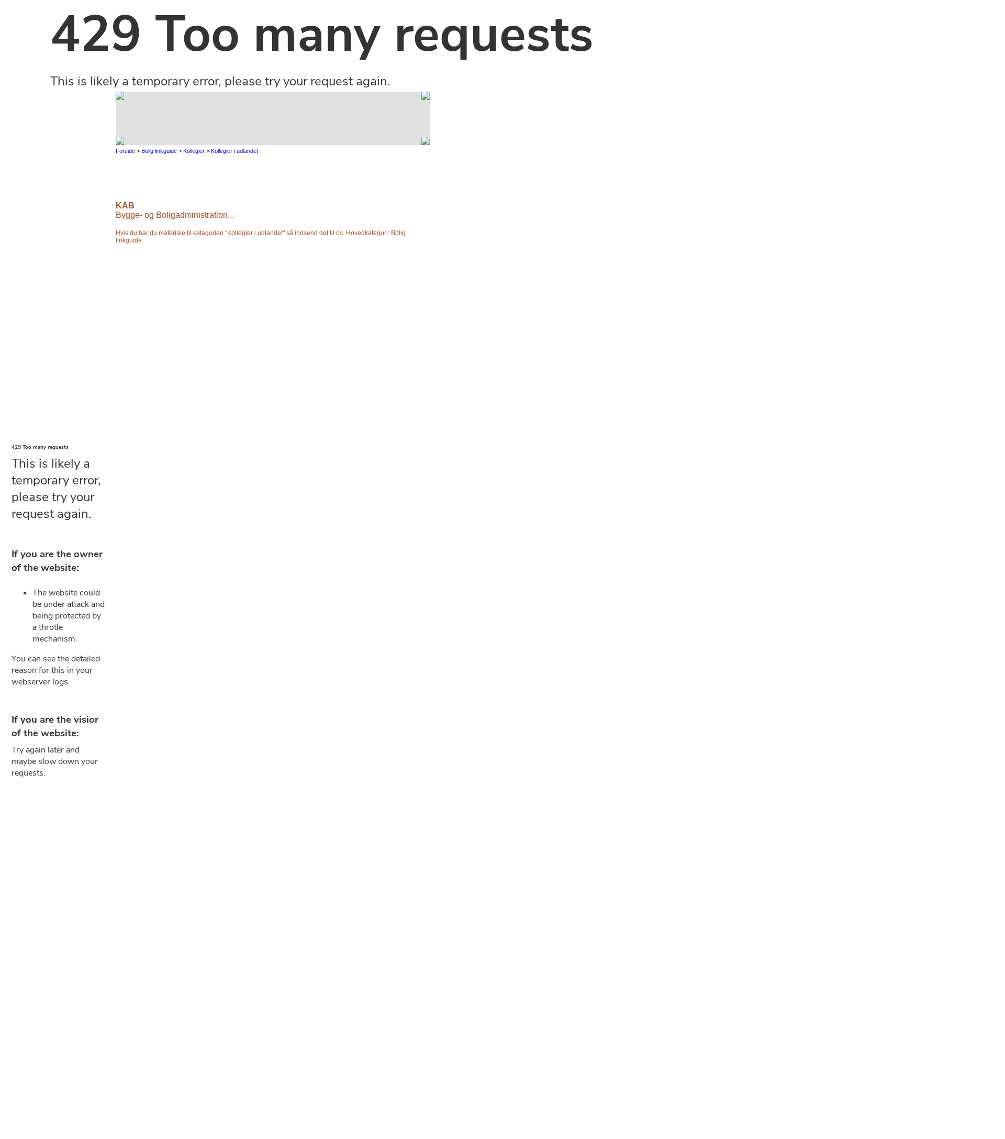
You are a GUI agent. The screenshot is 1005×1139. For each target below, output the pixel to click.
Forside (126, 151)
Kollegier (194, 151)
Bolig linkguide (159, 151)
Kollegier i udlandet (234, 151)
